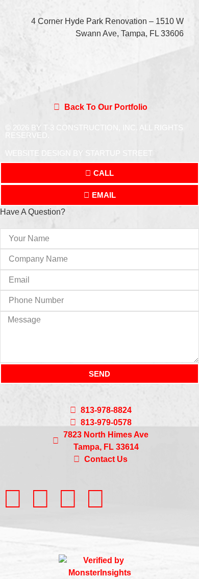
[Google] (68, 499)
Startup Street (119, 153)
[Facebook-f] (13, 499)
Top (187, 565)
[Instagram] (95, 499)
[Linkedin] (40, 499)
